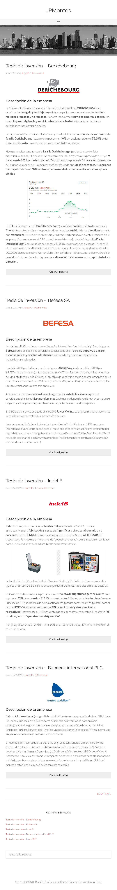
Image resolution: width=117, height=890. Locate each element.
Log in (99, 881)
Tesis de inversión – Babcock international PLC (54, 667)
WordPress (89, 881)
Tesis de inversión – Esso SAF (21, 839)
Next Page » (104, 794)
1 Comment (38, 73)
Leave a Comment (44, 487)
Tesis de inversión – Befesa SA (38, 300)
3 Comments (40, 307)
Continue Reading (58, 272)
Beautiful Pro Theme (46, 881)
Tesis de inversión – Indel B (34, 480)
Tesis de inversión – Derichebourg (41, 65)
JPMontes (58, 10)
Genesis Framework (70, 881)
